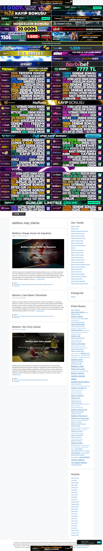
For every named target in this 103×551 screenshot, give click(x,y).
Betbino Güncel (77, 373)
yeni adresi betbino (79, 462)
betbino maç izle (76, 402)
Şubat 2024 (74, 516)
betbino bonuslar (86, 330)
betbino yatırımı (84, 429)
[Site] (25, 74)
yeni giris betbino (76, 465)
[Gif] (51, 102)
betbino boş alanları (84, 332)
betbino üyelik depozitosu (75, 446)
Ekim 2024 (74, 497)
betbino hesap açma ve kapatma (35, 284)
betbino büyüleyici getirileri (76, 334)
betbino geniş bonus (74, 357)
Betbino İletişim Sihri (77, 269)
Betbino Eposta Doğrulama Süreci (80, 264)
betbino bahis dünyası (75, 320)
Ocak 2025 (74, 490)
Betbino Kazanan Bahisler (78, 245)
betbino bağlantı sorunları (77, 326)
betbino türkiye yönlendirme (76, 427)
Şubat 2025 (74, 487)
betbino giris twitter (77, 362)
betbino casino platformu (77, 349)
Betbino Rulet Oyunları (77, 255)
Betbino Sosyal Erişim (77, 240)
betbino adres (75, 314)
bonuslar (72, 448)
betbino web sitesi (76, 429)
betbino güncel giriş (76, 384)
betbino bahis (84, 318)
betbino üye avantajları (85, 445)
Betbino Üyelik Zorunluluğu (76, 445)
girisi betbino (75, 453)
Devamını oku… (41, 279)
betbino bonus (77, 330)
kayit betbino (85, 457)
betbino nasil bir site (79, 410)
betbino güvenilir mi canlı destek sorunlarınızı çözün (80, 385)
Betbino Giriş (74, 228)
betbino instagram (77, 395)
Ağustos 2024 (75, 501)
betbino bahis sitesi (78, 324)
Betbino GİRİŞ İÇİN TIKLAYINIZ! (51, 43)
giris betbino (87, 450)
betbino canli (75, 336)
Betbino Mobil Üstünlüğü (78, 281)
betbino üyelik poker (84, 446)
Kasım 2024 (74, 494)
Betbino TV (85, 420)
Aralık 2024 (74, 492)
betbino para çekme (76, 413)
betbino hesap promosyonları (76, 391)
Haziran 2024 (75, 506)
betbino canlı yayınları (83, 347)
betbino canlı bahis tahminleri (37, 316)
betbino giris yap (76, 364)
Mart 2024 (74, 513)
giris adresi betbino (77, 450)
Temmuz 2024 (75, 504)
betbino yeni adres (77, 431)
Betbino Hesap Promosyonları (79, 231)
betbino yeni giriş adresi (42, 379)
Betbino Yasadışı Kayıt (77, 252)
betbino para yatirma (77, 411)
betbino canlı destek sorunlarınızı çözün (78, 345)
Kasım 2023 (74, 523)
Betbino (15, 282)
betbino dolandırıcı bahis (75, 355)
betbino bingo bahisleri (81, 328)
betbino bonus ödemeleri (75, 332)
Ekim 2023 (74, 525)
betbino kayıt (75, 398)
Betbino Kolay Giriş (76, 271)
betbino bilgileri (74, 328)
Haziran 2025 (75, 482)
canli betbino (79, 449)
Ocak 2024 (74, 518)
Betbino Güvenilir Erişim (77, 259)
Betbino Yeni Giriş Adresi (26, 326)
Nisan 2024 (74, 511)
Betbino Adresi (75, 226)
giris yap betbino (85, 453)
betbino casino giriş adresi (20, 379)
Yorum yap (16, 285)
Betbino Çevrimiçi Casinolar (79, 276)
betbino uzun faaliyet (85, 427)
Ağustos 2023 (75, 530)
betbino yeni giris (76, 441)
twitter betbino (77, 460)
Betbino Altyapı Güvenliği (78, 267)
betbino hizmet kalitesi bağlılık (76, 393)
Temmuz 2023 (75, 532)
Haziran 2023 (75, 535)
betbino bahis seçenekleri (77, 322)
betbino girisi (77, 359)
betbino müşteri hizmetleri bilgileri (77, 407)
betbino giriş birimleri (75, 371)
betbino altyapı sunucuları (75, 318)
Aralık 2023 (74, 521)
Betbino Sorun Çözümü (77, 262)
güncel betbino (75, 457)
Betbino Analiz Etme (76, 279)
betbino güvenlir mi (78, 388)
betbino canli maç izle (77, 338)
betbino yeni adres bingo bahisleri (77, 433)
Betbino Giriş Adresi (78, 369)
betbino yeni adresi (77, 435)
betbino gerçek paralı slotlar (20, 284)
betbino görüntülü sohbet (84, 371)
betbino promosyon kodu (80, 418)
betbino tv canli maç (76, 422)
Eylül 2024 (74, 499)
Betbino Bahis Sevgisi (77, 257)
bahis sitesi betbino (78, 312)
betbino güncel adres (78, 377)
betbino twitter (75, 426)
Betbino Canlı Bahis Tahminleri (29, 295)
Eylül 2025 (74, 480)
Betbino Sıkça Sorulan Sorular (79, 283)
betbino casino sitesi (77, 351)
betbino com (85, 353)
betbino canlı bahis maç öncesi (76, 340)
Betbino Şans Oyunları (77, 250)
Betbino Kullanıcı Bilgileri (78, 274)
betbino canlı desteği (75, 347)
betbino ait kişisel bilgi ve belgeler (21, 316)
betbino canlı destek (78, 344)
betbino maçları (86, 403)
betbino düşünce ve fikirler (85, 355)
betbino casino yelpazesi (75, 353)
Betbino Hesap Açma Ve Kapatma (31, 233)
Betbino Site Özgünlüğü (77, 236)
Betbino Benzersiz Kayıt (77, 233)
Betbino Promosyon (79, 416)
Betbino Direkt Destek (77, 243)
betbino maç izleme (48, 284)
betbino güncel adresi (80, 382)
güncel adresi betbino (78, 455)
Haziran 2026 (75, 478)
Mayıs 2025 (74, 485)
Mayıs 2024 (74, 509)
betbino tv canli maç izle (78, 424)
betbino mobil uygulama (75, 405)
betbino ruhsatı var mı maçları (76, 420)
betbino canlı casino (76, 341)
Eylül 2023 (74, 528)
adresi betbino (75, 310)
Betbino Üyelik (77, 443)
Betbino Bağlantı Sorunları (78, 238)
